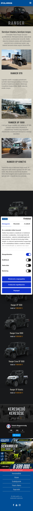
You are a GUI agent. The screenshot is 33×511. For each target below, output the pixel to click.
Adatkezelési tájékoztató (16, 498)
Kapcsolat (16, 489)
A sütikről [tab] (27, 224)
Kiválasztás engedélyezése (16, 284)
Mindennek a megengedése (16, 279)
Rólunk (16, 477)
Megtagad (16, 290)
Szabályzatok (16, 481)
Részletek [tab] (16, 224)
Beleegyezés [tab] (6, 224)
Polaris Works (16, 485)
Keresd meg (15, 418)
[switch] (28, 260)
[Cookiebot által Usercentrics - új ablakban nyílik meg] (23, 219)
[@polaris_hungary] (8, 426)
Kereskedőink (16, 473)
